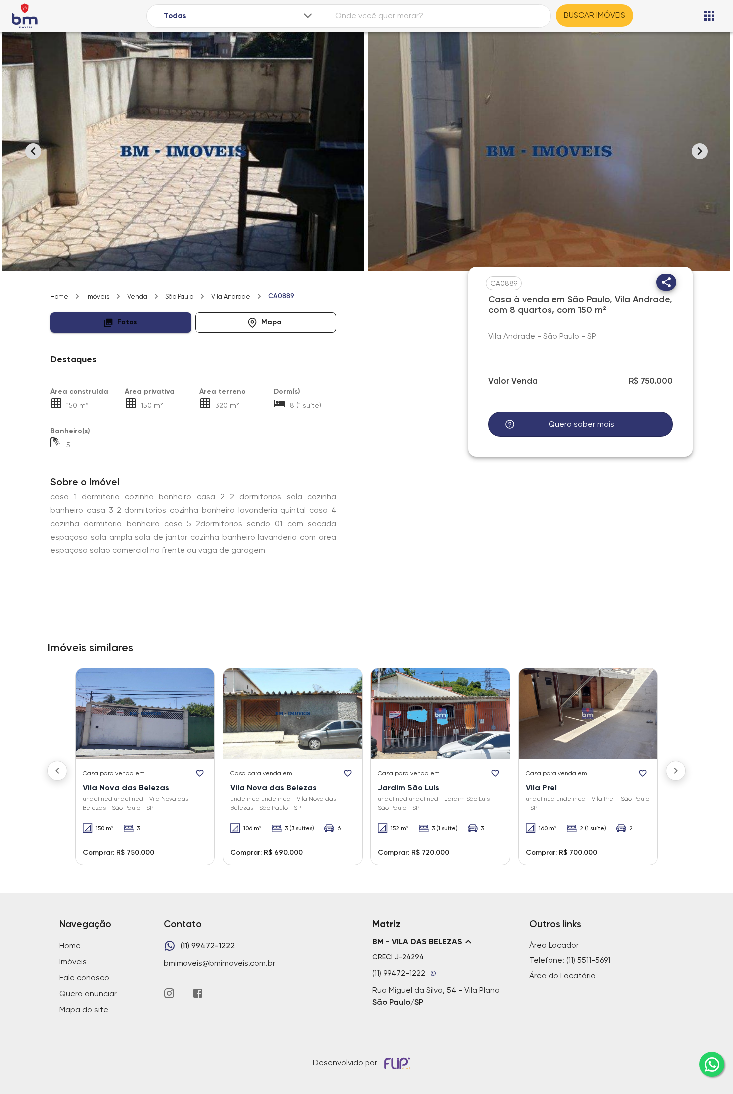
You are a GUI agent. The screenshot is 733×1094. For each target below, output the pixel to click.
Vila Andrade (230, 296)
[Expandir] (308, 16)
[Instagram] (169, 993)
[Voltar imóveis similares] (57, 771)
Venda (137, 296)
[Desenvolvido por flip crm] (398, 1063)
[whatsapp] (711, 1064)
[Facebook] (198, 993)
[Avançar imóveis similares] (676, 771)
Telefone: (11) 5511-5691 (569, 960)
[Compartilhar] (666, 282)
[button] (120, 322)
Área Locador (554, 945)
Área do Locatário (562, 975)
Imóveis (97, 296)
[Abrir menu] (709, 16)
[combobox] (239, 16)
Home (59, 296)
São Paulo (179, 296)
